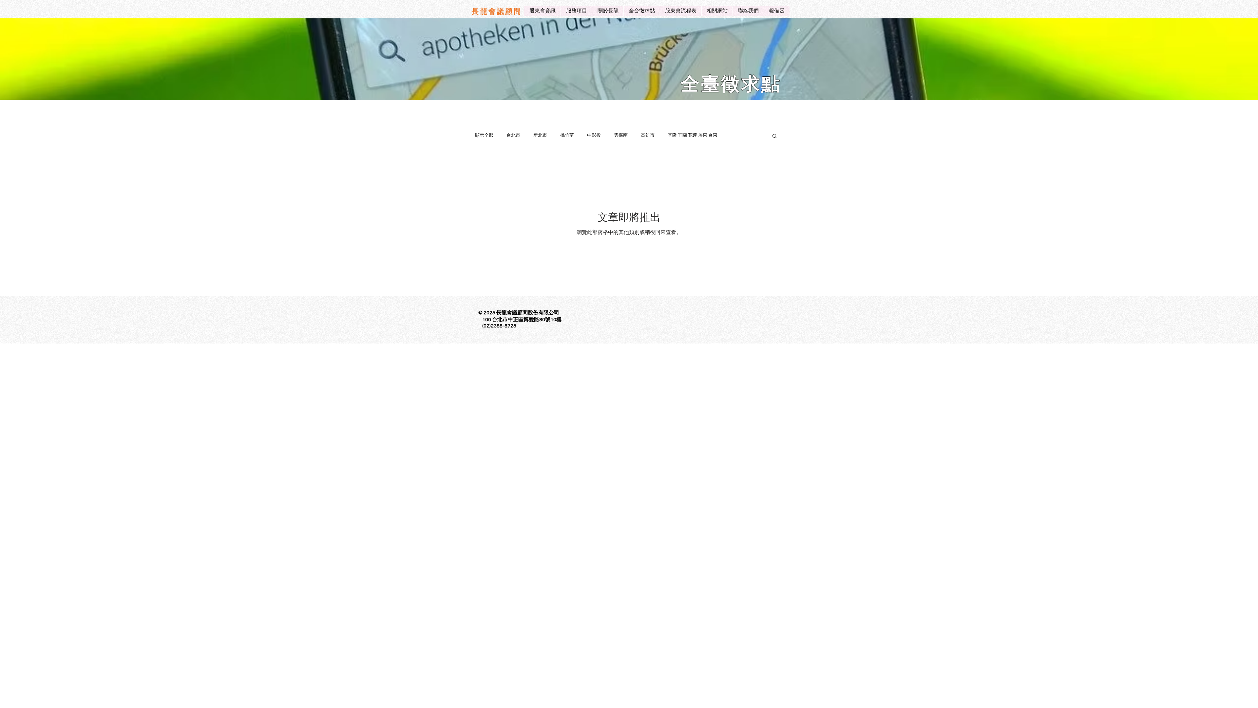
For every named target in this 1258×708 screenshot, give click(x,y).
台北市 (513, 135)
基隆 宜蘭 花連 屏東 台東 (692, 135)
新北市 (540, 135)
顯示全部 (484, 135)
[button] (775, 136)
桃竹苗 (567, 135)
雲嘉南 (621, 135)
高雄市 (648, 135)
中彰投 (594, 135)
